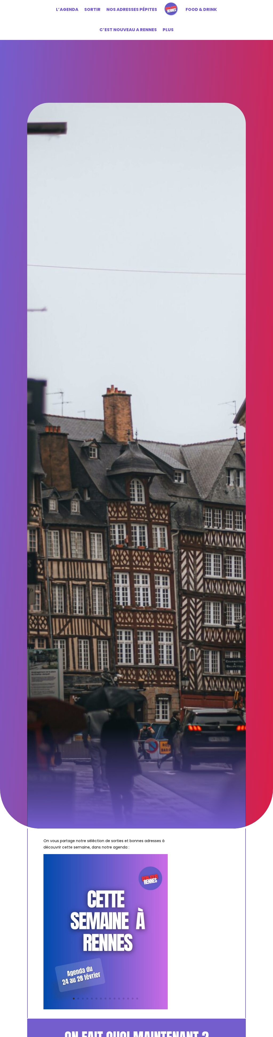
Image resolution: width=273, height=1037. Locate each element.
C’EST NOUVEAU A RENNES (128, 30)
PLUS (168, 30)
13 (128, 998)
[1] (105, 1008)
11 (119, 998)
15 (137, 998)
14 (133, 998)
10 (114, 998)
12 (124, 998)
